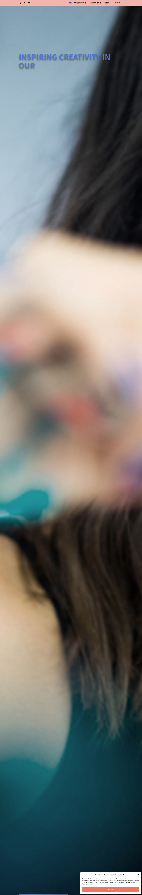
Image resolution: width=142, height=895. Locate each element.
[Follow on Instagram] (20, 2)
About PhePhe (95, 3)
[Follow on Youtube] (29, 2)
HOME (70, 3)
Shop (107, 3)
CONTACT (118, 2)
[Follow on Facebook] (25, 2)
